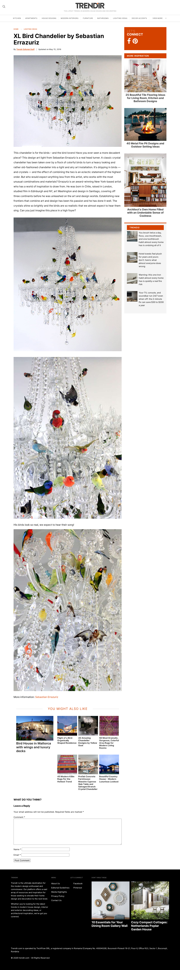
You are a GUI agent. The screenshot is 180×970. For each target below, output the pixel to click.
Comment (19, 817)
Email (17, 855)
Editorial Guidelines (60, 887)
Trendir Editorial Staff (25, 49)
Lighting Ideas (120, 18)
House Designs (49, 18)
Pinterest (77, 887)
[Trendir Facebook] (129, 41)
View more (158, 18)
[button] (68, 101)
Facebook (77, 883)
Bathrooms (103, 18)
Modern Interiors (70, 18)
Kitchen (17, 18)
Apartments (31, 18)
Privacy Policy (57, 896)
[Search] (4, 6)
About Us (55, 883)
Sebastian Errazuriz (46, 697)
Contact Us (56, 900)
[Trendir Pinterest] (135, 41)
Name (17, 849)
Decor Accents (139, 18)
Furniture (88, 18)
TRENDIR (90, 6)
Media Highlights (59, 892)
